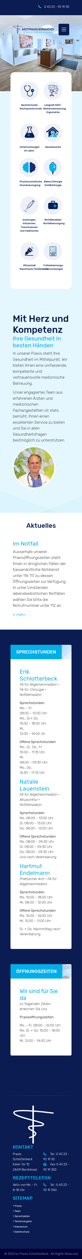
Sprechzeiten (22, 1216)
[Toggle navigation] (64, 29)
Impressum (21, 1226)
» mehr (19, 614)
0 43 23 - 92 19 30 (56, 7)
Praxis (18, 1205)
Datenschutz (22, 1231)
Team (18, 1211)
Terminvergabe (23, 1221)
